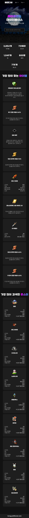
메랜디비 (8, 3)
